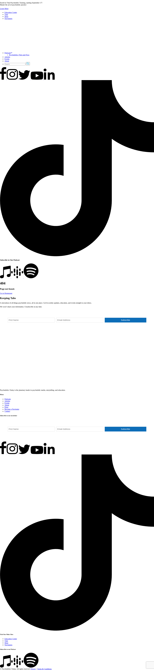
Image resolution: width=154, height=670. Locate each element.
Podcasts (8, 53)
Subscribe (125, 320)
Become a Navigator (12, 409)
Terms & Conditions (44, 669)
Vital (6, 14)
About (7, 61)
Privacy (33, 669)
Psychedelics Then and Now (19, 55)
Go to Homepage (6, 293)
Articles (7, 57)
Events (7, 59)
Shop (6, 16)
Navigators (8, 19)
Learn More (4, 9)
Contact (7, 411)
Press (6, 407)
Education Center (11, 12)
